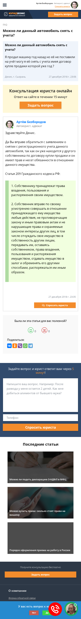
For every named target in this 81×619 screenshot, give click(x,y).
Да (47, 612)
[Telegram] (30, 345)
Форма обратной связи (22, 598)
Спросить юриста (62, 6)
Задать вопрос (63, 14)
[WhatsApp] (25, 345)
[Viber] (20, 345)
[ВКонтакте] (9, 345)
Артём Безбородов (31, 122)
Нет (34, 612)
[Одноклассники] (14, 345)
